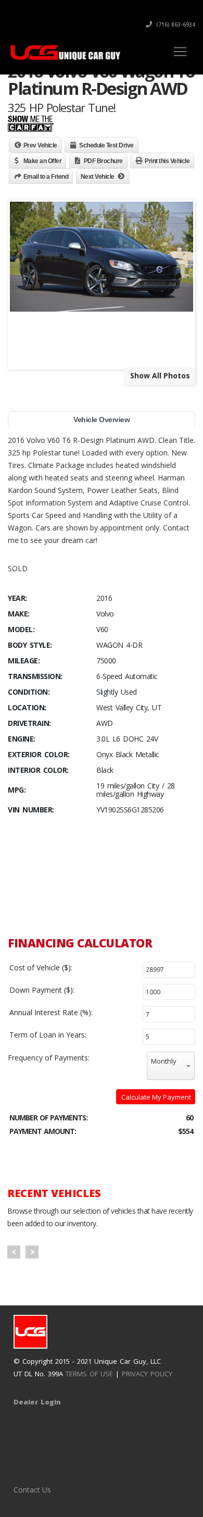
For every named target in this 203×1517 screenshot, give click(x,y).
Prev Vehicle (40, 145)
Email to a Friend (46, 176)
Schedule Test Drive (106, 145)
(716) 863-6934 (175, 24)
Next (32, 1252)
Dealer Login (37, 1402)
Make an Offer (42, 161)
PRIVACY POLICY (147, 1373)
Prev (13, 1252)
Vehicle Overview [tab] (101, 419)
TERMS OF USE (89, 1373)
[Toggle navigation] (180, 51)
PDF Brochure (103, 161)
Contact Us (32, 1490)
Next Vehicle (98, 176)
